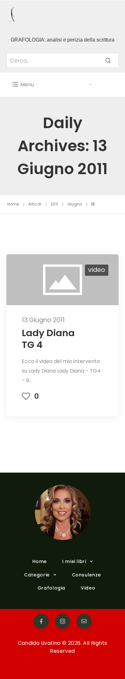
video (96, 270)
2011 (54, 204)
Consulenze (86, 575)
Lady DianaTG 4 (48, 339)
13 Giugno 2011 (43, 320)
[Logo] (52, 16)
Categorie (37, 575)
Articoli (34, 204)
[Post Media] (62, 279)
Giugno (74, 204)
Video (88, 588)
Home (13, 204)
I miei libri (74, 561)
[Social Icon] (41, 621)
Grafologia (51, 588)
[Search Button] (108, 60)
